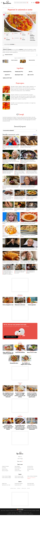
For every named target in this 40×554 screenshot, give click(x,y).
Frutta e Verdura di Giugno (6, 477)
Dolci (28, 470)
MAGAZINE (32, 424)
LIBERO (2, 510)
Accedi (37, 2)
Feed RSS (28, 488)
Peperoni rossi (18, 71)
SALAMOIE (12, 7)
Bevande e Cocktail (30, 469)
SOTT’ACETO (20, 303)
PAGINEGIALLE (8, 510)
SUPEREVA (20, 511)
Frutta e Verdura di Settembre (32, 476)
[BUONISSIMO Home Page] (7, 2)
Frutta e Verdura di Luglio (19, 476)
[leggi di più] (36, 55)
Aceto (6, 74)
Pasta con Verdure (5, 470)
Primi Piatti (4, 467)
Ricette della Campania (18, 483)
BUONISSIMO (37, 510)
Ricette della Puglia (30, 483)
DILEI (28, 510)
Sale (29, 71)
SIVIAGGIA (30, 510)
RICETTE (6, 7)
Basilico (4, 77)
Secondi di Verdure (18, 470)
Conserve (20, 295)
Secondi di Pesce (30, 466)
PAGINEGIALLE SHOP (13, 510)
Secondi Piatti (17, 469)
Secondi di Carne (30, 467)
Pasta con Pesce (5, 469)
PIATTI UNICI (8, 351)
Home (3, 7)
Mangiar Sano (4, 483)
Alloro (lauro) (17, 74)
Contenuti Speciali (13, 488)
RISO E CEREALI (32, 351)
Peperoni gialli (6, 71)
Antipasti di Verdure (5, 466)
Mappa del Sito (24, 488)
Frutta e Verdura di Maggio (6, 476)
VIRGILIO (4, 510)
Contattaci (18, 488)
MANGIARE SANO (8, 424)
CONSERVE (9, 7)
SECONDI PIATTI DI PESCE (20, 351)
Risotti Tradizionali (18, 467)
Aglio (29, 74)
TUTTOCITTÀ (25, 510)
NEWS (20, 424)
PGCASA (17, 510)
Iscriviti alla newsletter (11, 336)
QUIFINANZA (33, 510)
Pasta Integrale (17, 466)
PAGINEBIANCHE (21, 510)
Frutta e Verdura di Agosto (19, 477)
